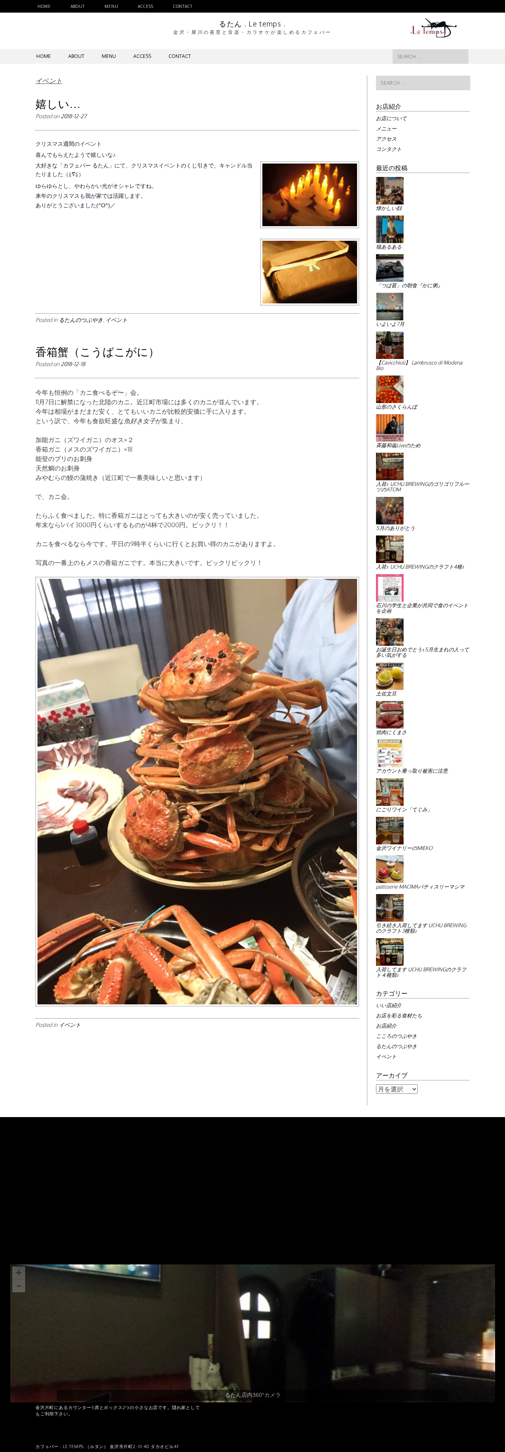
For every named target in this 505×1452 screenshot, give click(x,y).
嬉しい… (58, 104)
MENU (111, 6)
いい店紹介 (389, 1005)
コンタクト (389, 149)
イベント (116, 319)
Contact (183, 6)
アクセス (386, 139)
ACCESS (145, 6)
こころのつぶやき (396, 1036)
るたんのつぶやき (81, 319)
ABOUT (78, 6)
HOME (44, 6)
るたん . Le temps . (252, 23)
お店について (391, 118)
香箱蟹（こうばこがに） (97, 351)
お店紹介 (386, 1026)
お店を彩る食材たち (399, 1015)
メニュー (386, 128)
